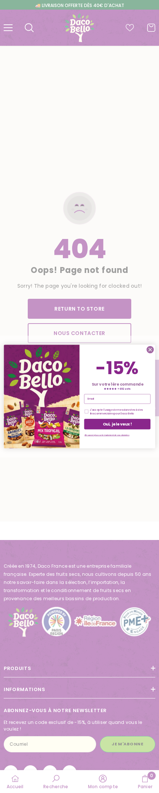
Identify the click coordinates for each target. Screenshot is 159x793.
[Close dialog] (150, 349)
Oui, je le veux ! (117, 424)
